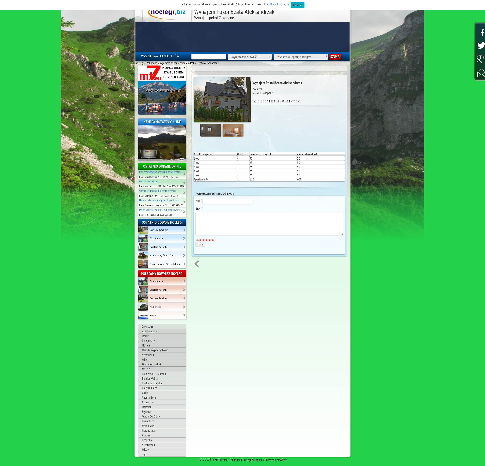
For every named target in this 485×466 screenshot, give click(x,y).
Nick (199, 201)
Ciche (145, 393)
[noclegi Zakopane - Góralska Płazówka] (184, 246)
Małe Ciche (148, 426)
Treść (199, 209)
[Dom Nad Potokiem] (143, 230)
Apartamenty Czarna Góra (162, 255)
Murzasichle (148, 431)
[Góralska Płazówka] (143, 247)
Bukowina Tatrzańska (154, 374)
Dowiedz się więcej (279, 4)
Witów (145, 449)
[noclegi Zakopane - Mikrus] (184, 314)
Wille (145, 360)
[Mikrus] (143, 315)
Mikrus (153, 315)
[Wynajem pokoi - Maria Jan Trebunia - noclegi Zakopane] (184, 182)
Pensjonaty (148, 341)
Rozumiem (298, 5)
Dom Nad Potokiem (159, 230)
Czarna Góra (149, 397)
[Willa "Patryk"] (143, 306)
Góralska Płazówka (158, 247)
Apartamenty (149, 331)
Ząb (144, 454)
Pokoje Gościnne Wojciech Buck (165, 264)
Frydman (146, 412)
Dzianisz (146, 407)
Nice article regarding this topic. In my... (159, 200)
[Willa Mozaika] (143, 238)
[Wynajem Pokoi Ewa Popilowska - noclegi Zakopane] (184, 210)
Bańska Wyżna (150, 378)
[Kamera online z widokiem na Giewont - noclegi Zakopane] (162, 143)
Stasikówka (148, 445)
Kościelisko (148, 421)
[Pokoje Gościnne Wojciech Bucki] (143, 264)
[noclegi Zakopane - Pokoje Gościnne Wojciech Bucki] (184, 263)
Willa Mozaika (156, 238)
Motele (146, 369)
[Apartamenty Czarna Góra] (143, 255)
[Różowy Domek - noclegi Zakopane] (184, 191)
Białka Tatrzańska (152, 383)
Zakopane (147, 326)
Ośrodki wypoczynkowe (155, 350)
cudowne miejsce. (148, 181)
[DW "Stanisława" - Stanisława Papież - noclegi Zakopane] (184, 201)
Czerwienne (148, 402)
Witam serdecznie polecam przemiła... (158, 191)
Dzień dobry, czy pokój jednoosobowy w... (160, 210)
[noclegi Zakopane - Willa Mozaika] (184, 237)
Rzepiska (147, 440)
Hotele (146, 345)
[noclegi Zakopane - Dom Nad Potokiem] (184, 228)
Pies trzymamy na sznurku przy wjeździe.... (160, 172)
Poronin (146, 435)
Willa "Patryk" (156, 306)
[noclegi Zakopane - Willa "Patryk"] (184, 305)
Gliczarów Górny (151, 416)
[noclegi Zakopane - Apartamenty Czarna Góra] (184, 254)
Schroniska (148, 355)
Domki (145, 336)
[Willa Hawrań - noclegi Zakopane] (184, 172)
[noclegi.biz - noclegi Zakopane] (167, 13)
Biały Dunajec (149, 388)
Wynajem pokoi (151, 364)
